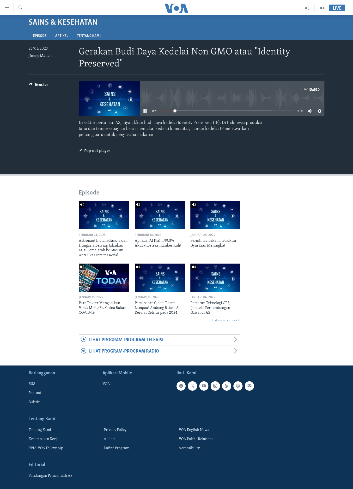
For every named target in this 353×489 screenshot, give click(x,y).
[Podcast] (238, 385)
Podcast (35, 393)
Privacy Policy (115, 430)
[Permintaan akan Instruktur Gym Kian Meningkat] (215, 215)
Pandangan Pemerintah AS (51, 476)
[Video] (322, 8)
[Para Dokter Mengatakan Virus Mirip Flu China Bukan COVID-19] (104, 278)
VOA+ (107, 384)
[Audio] (307, 8)
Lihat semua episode (224, 320)
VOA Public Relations (196, 439)
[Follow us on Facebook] (181, 385)
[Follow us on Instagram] (215, 385)
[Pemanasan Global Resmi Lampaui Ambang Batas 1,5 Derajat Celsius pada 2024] (160, 278)
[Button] (38, 85)
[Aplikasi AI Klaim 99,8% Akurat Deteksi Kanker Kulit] (160, 215)
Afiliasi (110, 439)
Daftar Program (116, 448)
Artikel (61, 36)
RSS (32, 384)
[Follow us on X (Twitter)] (192, 385)
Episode (40, 36)
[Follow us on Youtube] (203, 385)
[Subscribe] (249, 385)
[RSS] (226, 385)
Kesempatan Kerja (44, 439)
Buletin (34, 402)
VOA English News (194, 430)
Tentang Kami (89, 36)
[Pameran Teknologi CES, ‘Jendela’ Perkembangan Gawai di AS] (215, 278)
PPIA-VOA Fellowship (46, 448)
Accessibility (189, 448)
